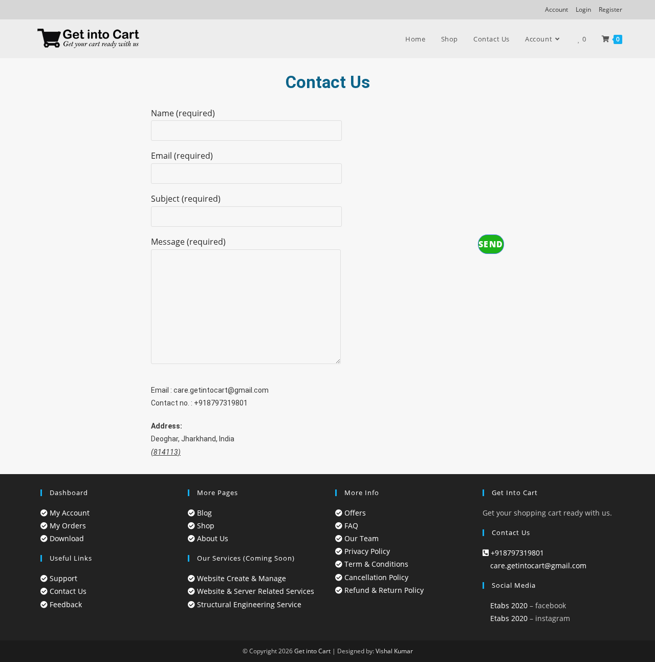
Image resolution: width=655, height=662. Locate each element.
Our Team (360, 538)
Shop (204, 525)
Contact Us (67, 591)
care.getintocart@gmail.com (221, 390)
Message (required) (188, 241)
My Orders (67, 525)
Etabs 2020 (508, 605)
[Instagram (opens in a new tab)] (47, 10)
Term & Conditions (375, 564)
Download (66, 538)
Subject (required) (186, 198)
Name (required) (183, 113)
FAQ (350, 525)
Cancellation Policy (375, 577)
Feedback (65, 604)
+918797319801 (221, 403)
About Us (211, 538)
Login (583, 9)
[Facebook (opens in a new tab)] (37, 10)
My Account (69, 513)
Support (62, 578)
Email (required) (182, 155)
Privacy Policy (366, 551)
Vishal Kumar (394, 651)
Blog (203, 513)
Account (556, 9)
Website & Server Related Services (254, 591)
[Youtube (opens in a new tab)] (59, 10)
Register (610, 9)
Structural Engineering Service (248, 604)
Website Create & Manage (240, 578)
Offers (354, 513)
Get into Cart (312, 651)
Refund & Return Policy (383, 590)
